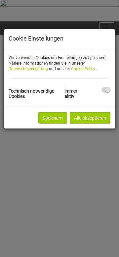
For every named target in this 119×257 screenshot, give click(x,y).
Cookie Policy (83, 69)
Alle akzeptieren (90, 118)
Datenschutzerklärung (28, 69)
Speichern (53, 118)
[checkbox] (105, 90)
